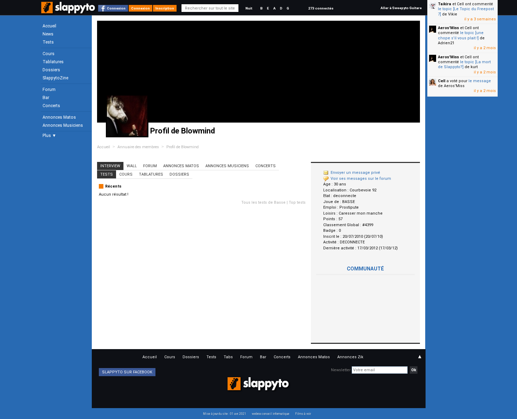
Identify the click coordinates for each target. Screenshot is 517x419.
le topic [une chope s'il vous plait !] (461, 35)
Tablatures (53, 61)
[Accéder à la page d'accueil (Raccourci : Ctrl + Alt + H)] (68, 11)
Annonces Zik (350, 357)
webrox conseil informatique (270, 413)
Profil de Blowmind (182, 147)
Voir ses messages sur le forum (361, 178)
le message (479, 81)
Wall (132, 166)
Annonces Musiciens (63, 125)
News (48, 34)
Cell (441, 81)
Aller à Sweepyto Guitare (401, 8)
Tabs (228, 357)
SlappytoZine (55, 78)
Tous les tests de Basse (263, 202)
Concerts (51, 105)
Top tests (297, 202)
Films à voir (303, 413)
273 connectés (320, 8)
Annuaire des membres (138, 147)
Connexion (116, 8)
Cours (49, 53)
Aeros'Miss (448, 28)
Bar (46, 97)
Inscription (164, 8)
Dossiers (51, 69)
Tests (48, 42)
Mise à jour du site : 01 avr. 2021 (224, 413)
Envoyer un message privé (355, 172)
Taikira (444, 4)
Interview (110, 166)
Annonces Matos (59, 117)
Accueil (49, 26)
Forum (49, 89)
